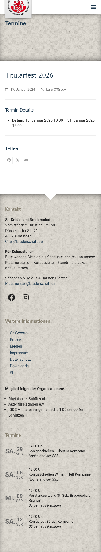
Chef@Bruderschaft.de (24, 241)
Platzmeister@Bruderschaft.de (30, 283)
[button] (93, 7)
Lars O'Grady (56, 89)
